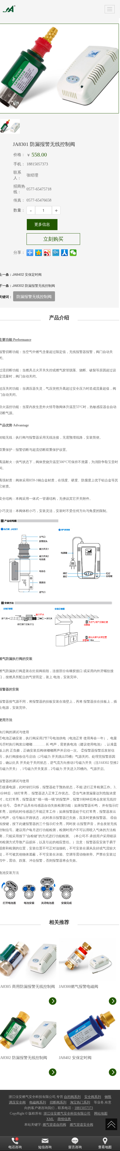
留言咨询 (75, 1147)
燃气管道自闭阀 (54, 1125)
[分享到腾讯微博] (55, 252)
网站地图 (100, 1113)
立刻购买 (53, 239)
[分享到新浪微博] (47, 252)
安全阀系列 (92, 1097)
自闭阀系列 (72, 1097)
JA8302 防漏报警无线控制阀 (33, 285)
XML (50, 1119)
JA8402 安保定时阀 (27, 274)
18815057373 (84, 1108)
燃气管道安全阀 (81, 1125)
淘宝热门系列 (80, 1102)
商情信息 (64, 1119)
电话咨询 (15, 1147)
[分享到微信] (73, 252)
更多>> (111, 922)
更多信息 (42, 224)
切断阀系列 (58, 1102)
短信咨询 (45, 1147)
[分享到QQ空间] (38, 252)
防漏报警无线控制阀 (34, 296)
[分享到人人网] (64, 252)
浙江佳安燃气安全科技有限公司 (67, 1113)
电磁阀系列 (37, 1102)
